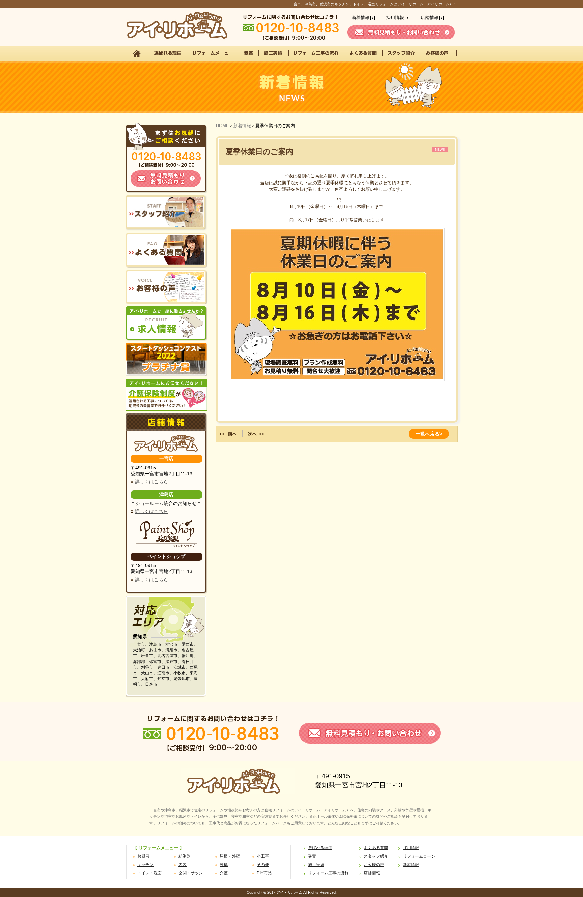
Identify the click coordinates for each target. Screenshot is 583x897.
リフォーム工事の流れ (328, 873)
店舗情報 (429, 17)
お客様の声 (374, 864)
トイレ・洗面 (149, 873)
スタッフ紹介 (376, 856)
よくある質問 (376, 847)
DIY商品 (264, 873)
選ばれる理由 (320, 847)
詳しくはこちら (151, 481)
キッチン (145, 864)
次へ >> (256, 434)
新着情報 (360, 17)
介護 (224, 873)
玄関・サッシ (190, 873)
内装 (182, 864)
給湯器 (184, 856)
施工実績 (316, 864)
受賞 (312, 856)
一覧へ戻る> (429, 434)
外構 (224, 864)
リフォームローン (419, 856)
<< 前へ (228, 434)
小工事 (263, 856)
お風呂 (143, 856)
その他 (263, 864)
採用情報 (395, 17)
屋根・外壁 (230, 856)
